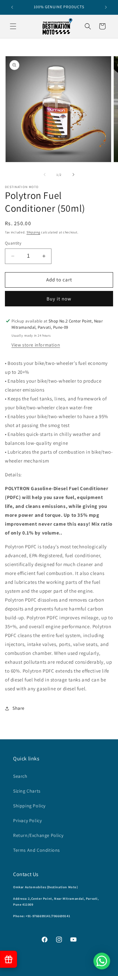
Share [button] (18, 708)
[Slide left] (44, 174)
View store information (35, 345)
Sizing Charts (27, 791)
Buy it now (59, 299)
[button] (13, 26)
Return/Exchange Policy (38, 835)
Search (20, 776)
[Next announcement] (106, 7)
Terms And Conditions (36, 850)
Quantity (13, 243)
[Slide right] (73, 174)
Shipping (33, 232)
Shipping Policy (29, 806)
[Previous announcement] (12, 7)
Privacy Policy (27, 820)
